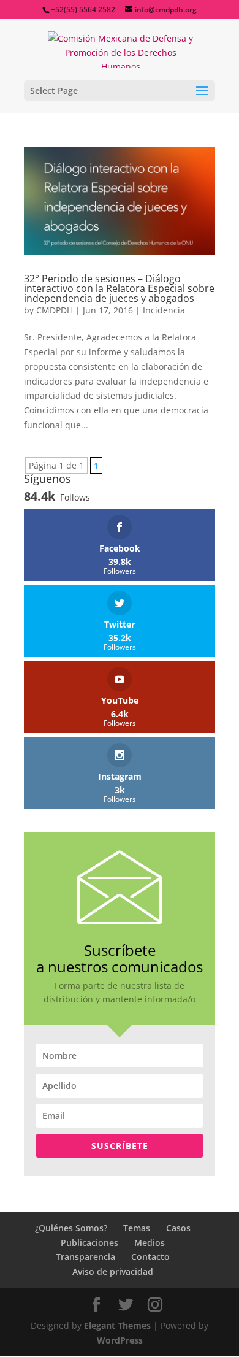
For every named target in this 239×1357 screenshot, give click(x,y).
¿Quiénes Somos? (71, 1228)
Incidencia (164, 310)
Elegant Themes (117, 1325)
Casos (178, 1228)
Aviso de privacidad (112, 1271)
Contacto (150, 1257)
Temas (136, 1228)
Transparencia (85, 1257)
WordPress (120, 1340)
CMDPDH (54, 310)
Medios (149, 1242)
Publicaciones (89, 1242)
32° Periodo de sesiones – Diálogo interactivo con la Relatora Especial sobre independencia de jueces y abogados (119, 288)
